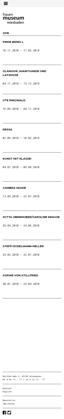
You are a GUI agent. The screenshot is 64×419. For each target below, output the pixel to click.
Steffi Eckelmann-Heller (23, 246)
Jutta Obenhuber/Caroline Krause (31, 217)
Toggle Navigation (5, 3)
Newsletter (9, 400)
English (7, 391)
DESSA (7, 129)
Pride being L (13, 42)
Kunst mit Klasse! (17, 158)
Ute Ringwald (14, 100)
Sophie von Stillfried (20, 275)
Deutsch (7, 388)
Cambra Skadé (14, 187)
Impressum (8, 403)
